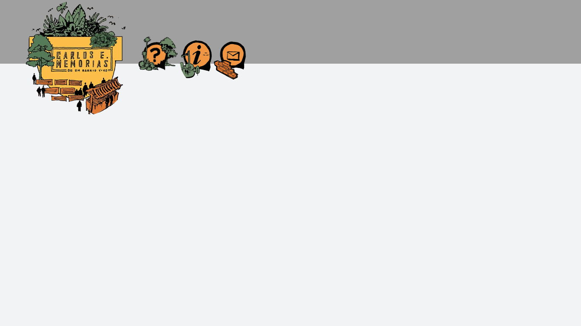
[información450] (195, 35)
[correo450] (230, 36)
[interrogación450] (157, 37)
